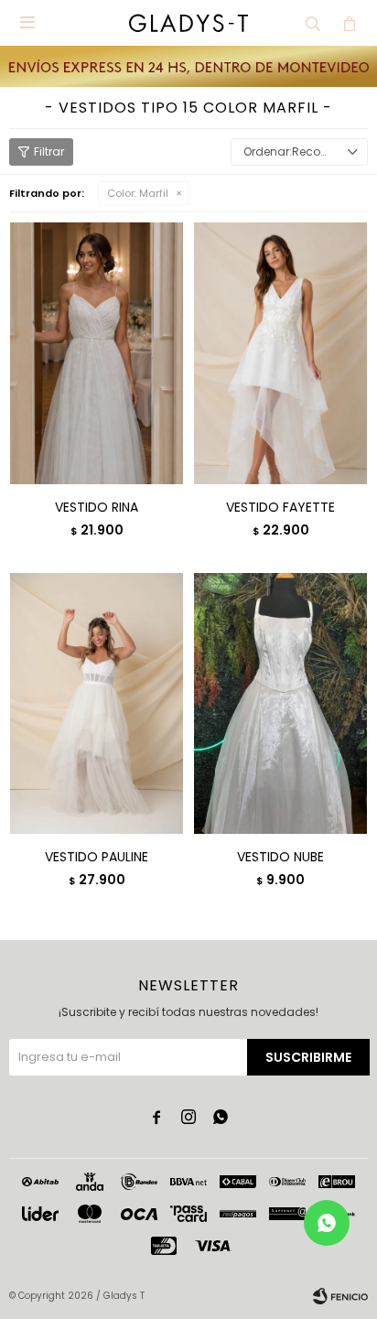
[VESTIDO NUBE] (280, 703)
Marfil (137, 193)
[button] (313, 23)
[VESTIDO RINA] (96, 353)
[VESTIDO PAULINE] (96, 703)
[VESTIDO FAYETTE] (280, 353)
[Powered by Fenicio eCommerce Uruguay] (340, 1296)
